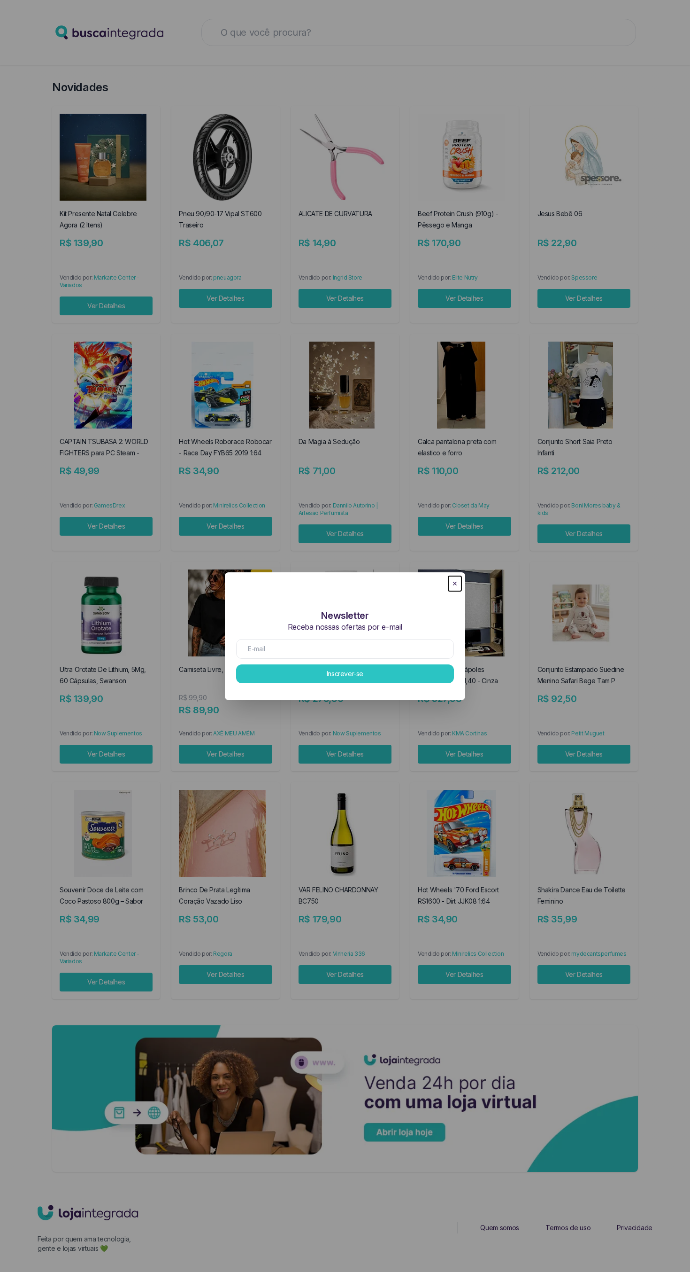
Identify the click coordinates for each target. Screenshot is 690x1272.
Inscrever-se (345, 674)
